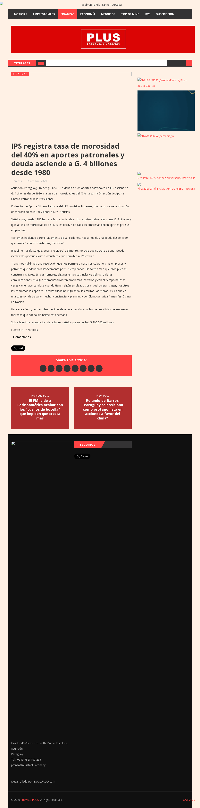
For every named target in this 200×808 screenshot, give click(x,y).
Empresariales (44, 14)
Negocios (108, 14)
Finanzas (67, 14)
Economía (87, 14)
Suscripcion (165, 14)
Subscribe (188, 799)
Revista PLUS (30, 800)
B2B (147, 14)
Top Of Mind (130, 14)
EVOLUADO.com (44, 781)
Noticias (20, 14)
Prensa (18, 181)
